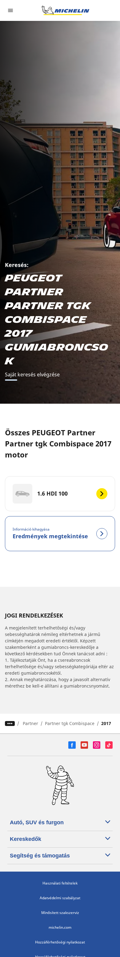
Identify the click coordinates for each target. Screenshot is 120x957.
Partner (30, 723)
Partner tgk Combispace (69, 723)
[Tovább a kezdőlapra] (65, 10)
